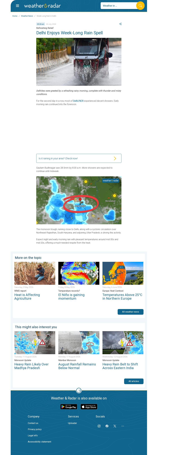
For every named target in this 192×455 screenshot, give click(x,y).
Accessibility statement (39, 441)
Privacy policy (35, 429)
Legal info (33, 435)
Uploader (72, 423)
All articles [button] (134, 381)
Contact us (33, 423)
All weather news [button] (130, 311)
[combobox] (120, 5)
